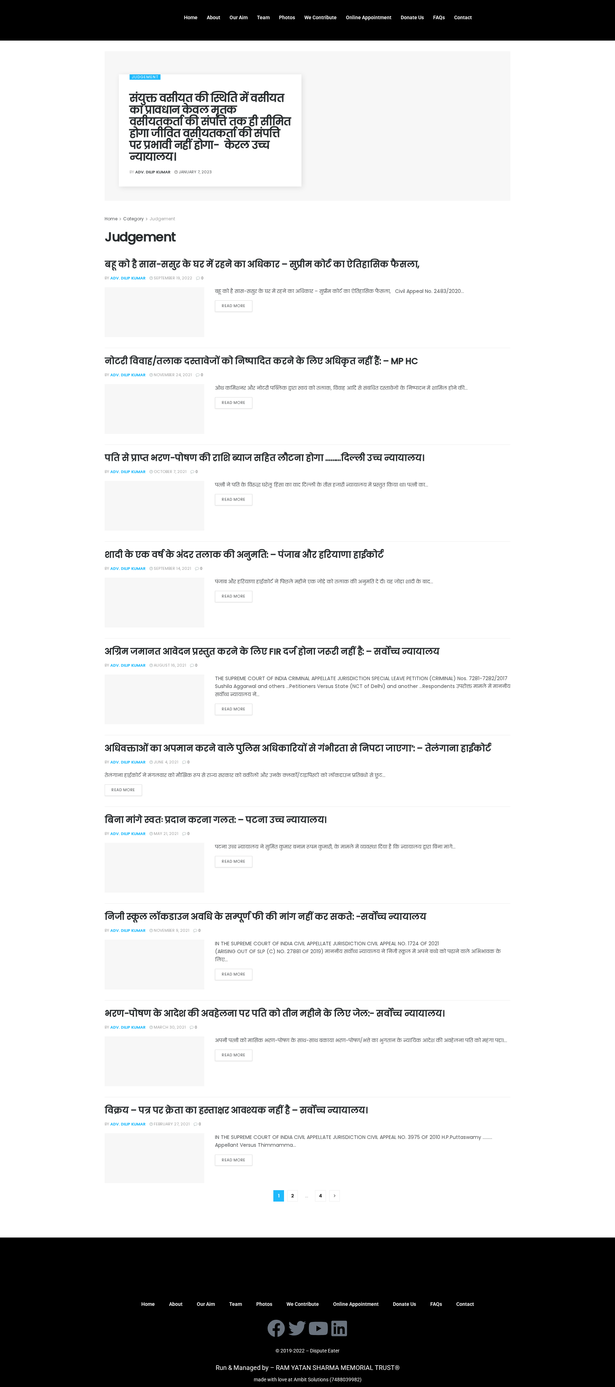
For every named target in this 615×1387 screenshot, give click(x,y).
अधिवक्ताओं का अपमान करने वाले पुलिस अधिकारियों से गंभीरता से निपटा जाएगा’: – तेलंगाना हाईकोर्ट (298, 748)
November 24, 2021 (172, 375)
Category (133, 219)
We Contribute (320, 17)
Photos (287, 17)
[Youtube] (318, 1328)
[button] (497, 12)
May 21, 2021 (165, 833)
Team (263, 17)
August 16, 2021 (169, 665)
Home (191, 17)
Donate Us (412, 17)
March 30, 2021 (169, 1027)
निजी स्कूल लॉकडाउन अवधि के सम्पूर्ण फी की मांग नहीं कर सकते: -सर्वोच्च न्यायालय (265, 917)
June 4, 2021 (165, 762)
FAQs (439, 17)
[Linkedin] (339, 1328)
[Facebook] (276, 1328)
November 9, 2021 (171, 930)
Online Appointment (368, 17)
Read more (234, 306)
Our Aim (239, 17)
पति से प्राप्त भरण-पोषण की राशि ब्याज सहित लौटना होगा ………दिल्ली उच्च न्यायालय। (264, 458)
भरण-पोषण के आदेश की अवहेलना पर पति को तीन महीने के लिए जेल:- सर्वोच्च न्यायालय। (274, 1013)
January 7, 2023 (195, 172)
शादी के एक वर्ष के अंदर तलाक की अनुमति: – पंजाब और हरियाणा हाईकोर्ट (246, 555)
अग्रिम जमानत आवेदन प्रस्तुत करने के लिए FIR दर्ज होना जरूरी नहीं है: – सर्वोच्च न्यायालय (272, 651)
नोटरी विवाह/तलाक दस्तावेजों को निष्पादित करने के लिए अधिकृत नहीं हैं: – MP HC (261, 361)
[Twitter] (297, 1328)
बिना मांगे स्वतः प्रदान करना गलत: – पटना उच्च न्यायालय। (215, 820)
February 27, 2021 (171, 1124)
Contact (463, 17)
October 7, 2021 (169, 471)
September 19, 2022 (172, 278)
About (213, 17)
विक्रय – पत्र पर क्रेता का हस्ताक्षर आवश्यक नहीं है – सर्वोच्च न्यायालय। (236, 1110)
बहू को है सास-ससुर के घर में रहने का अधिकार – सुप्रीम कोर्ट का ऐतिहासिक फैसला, (264, 264)
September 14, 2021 (172, 568)
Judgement (145, 77)
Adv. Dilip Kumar (152, 172)
